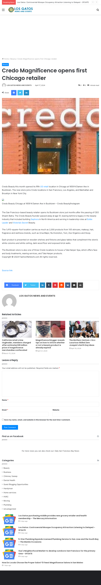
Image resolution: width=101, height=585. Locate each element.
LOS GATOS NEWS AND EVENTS (19, 85)
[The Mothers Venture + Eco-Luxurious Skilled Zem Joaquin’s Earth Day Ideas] (84, 329)
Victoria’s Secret (20, 222)
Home (6, 59)
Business (7, 472)
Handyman (8, 488)
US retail (44, 186)
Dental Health (9, 480)
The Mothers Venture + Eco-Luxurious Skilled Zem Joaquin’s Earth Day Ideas (82, 342)
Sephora (35, 219)
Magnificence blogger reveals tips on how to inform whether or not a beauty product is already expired (50, 344)
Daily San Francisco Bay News (67, 451)
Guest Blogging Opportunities (16, 484)
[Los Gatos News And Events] (20, 10)
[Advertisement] (50, 37)
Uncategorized (10, 509)
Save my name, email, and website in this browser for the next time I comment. (37, 420)
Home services (10, 493)
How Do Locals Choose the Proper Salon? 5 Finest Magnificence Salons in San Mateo (42, 562)
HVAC (6, 497)
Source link (7, 270)
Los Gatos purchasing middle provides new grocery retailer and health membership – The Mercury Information (52, 517)
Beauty (13, 59)
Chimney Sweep (10, 476)
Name (5, 400)
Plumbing (7, 505)
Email (5, 410)
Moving (7, 501)
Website (55, 410)
